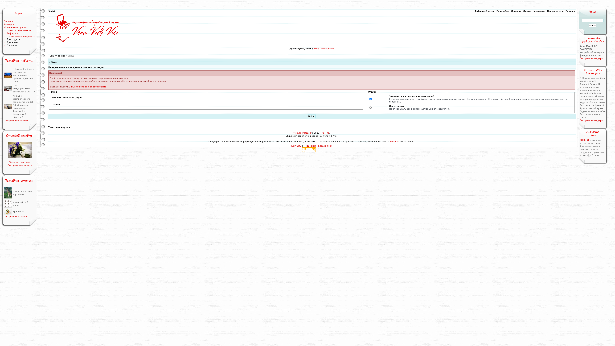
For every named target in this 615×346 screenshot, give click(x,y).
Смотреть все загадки (20, 165)
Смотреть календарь (591, 58)
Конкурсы (9, 24)
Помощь (570, 11)
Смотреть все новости (16, 120)
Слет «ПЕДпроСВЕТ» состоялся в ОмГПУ (24, 88)
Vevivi (52, 11)
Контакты (296, 145)
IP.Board (306, 133)
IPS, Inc (325, 133)
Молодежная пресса (15, 27)
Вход (316, 48)
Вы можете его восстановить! (89, 86)
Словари (516, 11)
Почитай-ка (502, 11)
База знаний (325, 145)
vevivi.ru (394, 141)
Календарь (539, 11)
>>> (599, 55)
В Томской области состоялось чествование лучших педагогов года (23, 75)
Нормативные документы (21, 36)
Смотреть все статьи (15, 216)
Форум (527, 11)
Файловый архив (485, 11)
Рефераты (12, 33)
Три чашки (19, 211)
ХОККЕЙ (585, 140)
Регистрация (327, 48)
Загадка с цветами (19, 162)
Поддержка (310, 145)
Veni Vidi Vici (57, 55)
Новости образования (19, 30)
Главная (8, 21)
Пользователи (555, 11)
